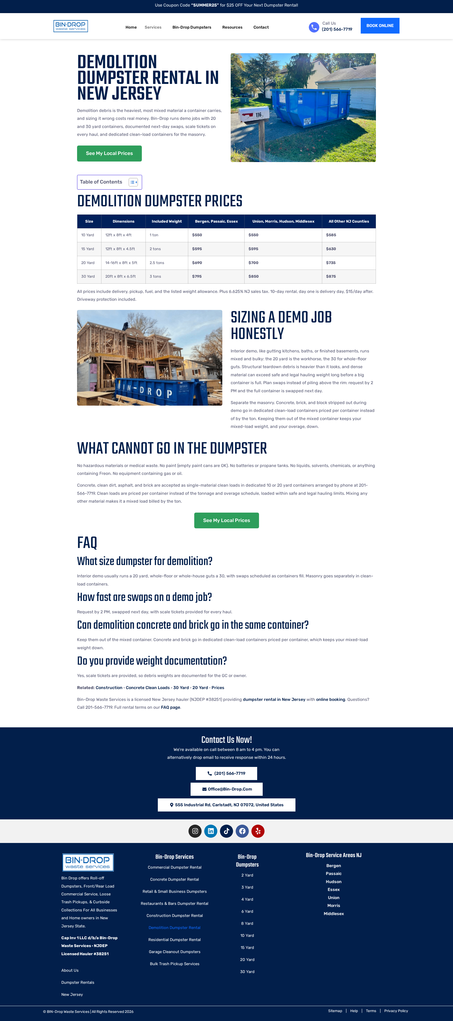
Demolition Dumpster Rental (175, 927)
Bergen (333, 865)
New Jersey (72, 994)
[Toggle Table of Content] (131, 182)
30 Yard (181, 687)
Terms (371, 1011)
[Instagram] (195, 831)
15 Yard (247, 947)
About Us (70, 970)
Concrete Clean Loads (148, 687)
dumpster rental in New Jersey (274, 699)
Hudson (334, 881)
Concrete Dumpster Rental (174, 879)
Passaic (334, 873)
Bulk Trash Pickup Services (174, 963)
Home (131, 27)
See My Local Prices (109, 153)
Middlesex (334, 913)
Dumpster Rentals (77, 982)
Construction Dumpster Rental (175, 915)
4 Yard (247, 899)
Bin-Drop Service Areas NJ (334, 855)
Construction (109, 687)
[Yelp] (258, 831)
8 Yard (247, 923)
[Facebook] (242, 831)
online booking (330, 699)
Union (333, 897)
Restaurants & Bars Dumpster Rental (174, 903)
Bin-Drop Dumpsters (191, 27)
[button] (226, 805)
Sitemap (335, 1011)
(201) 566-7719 (337, 29)
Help (354, 1011)
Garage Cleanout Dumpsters (175, 951)
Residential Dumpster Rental (174, 939)
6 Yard (247, 911)
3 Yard (247, 887)
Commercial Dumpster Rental (175, 867)
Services (153, 27)
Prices (218, 687)
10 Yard (247, 935)
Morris (333, 905)
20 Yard (200, 687)
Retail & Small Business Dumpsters (175, 891)
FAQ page (170, 707)
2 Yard (247, 875)
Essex (334, 889)
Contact (261, 27)
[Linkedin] (210, 831)
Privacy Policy (396, 1011)
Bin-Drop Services (174, 857)
